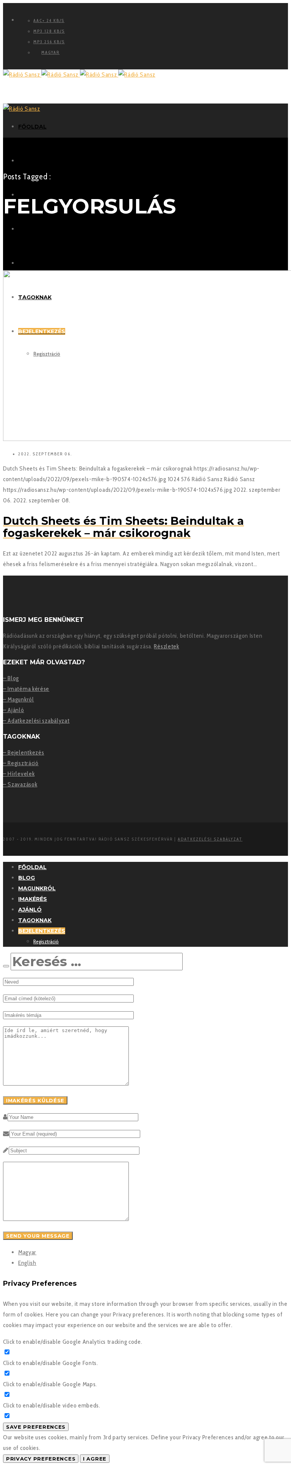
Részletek (166, 646)
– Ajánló (13, 710)
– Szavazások (20, 784)
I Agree (94, 1459)
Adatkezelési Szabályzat (210, 839)
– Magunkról (18, 699)
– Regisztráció (21, 763)
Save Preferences (36, 1427)
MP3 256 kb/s (49, 41)
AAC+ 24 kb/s (48, 20)
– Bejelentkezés (23, 752)
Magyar (27, 1252)
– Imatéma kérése (26, 688)
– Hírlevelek (18, 773)
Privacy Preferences (40, 1459)
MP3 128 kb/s (49, 31)
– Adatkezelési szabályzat (36, 720)
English (27, 1262)
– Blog (11, 678)
